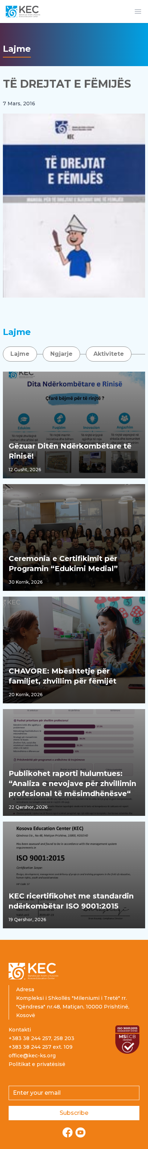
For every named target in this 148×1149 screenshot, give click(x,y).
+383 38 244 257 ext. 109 (41, 1047)
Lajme (19, 353)
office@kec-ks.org (32, 1055)
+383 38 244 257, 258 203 (41, 1038)
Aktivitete (108, 353)
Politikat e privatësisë (37, 1064)
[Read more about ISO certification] (127, 1039)
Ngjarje (61, 353)
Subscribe (74, 1112)
